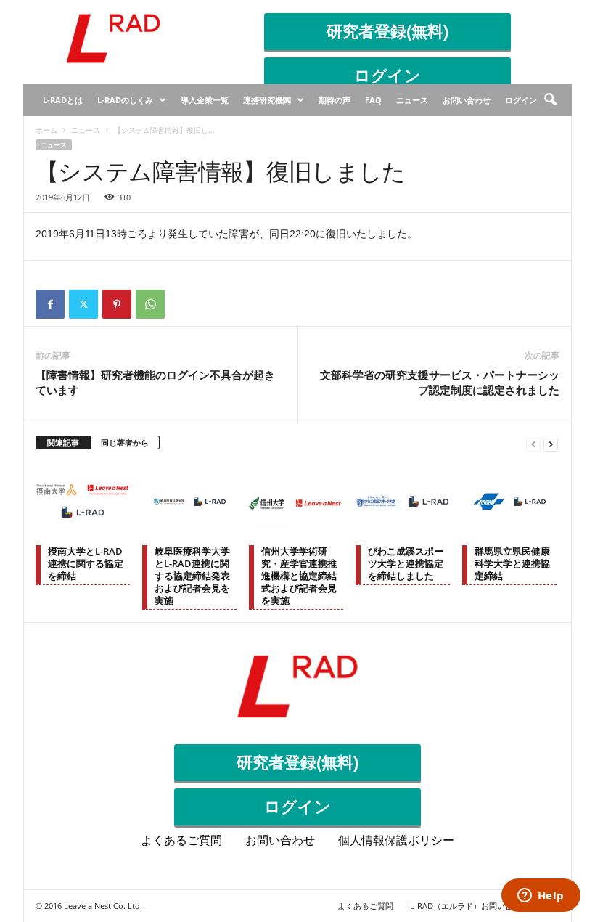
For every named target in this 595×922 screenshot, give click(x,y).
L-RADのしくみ (125, 99)
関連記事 (63, 442)
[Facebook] (50, 304)
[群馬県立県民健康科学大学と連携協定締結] (509, 501)
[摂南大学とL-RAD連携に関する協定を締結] (83, 501)
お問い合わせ (467, 99)
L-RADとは (63, 99)
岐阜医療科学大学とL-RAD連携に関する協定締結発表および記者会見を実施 (192, 575)
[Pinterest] (116, 304)
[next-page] (550, 443)
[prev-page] (533, 443)
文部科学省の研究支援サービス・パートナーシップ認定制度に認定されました (439, 382)
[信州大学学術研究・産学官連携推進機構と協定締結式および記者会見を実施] (296, 501)
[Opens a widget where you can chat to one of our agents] (540, 896)
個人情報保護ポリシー (396, 840)
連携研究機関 (267, 99)
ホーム (46, 130)
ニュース (412, 99)
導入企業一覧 (205, 99)
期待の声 (334, 99)
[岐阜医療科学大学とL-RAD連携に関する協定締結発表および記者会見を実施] (189, 501)
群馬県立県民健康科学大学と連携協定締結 (512, 563)
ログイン (387, 76)
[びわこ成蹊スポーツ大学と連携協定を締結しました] (403, 501)
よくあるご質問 (181, 840)
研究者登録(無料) (387, 32)
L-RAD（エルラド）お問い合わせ (469, 905)
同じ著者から (125, 442)
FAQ (373, 99)
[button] (550, 100)
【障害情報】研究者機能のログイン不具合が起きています (155, 382)
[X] (83, 304)
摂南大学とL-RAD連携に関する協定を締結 (85, 563)
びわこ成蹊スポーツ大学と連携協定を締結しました (405, 563)
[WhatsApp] (150, 304)
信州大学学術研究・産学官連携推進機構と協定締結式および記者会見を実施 (299, 575)
